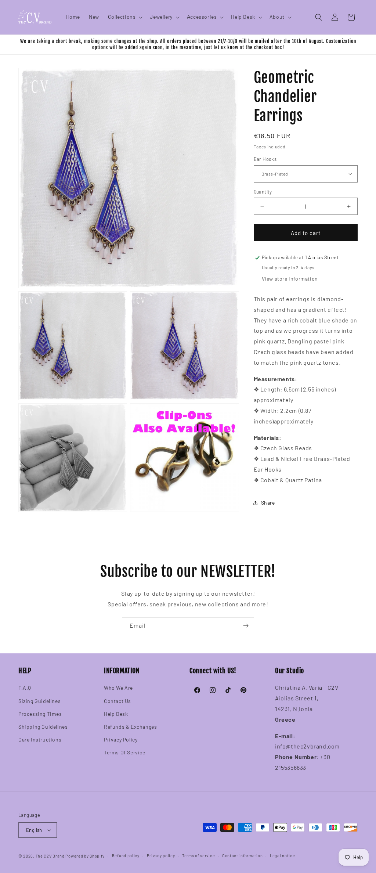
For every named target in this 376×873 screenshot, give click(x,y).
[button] (125, 17)
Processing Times (40, 714)
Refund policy (126, 855)
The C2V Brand (50, 856)
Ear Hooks (265, 159)
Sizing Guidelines (39, 701)
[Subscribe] (246, 625)
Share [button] (268, 502)
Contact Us (117, 701)
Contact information (242, 855)
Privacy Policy (120, 739)
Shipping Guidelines (43, 727)
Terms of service (198, 855)
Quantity (263, 192)
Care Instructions (39, 739)
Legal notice (282, 855)
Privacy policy (161, 855)
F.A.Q (24, 688)
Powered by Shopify (85, 856)
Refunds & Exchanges (130, 727)
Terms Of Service (124, 752)
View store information (290, 278)
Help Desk (116, 714)
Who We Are (118, 688)
